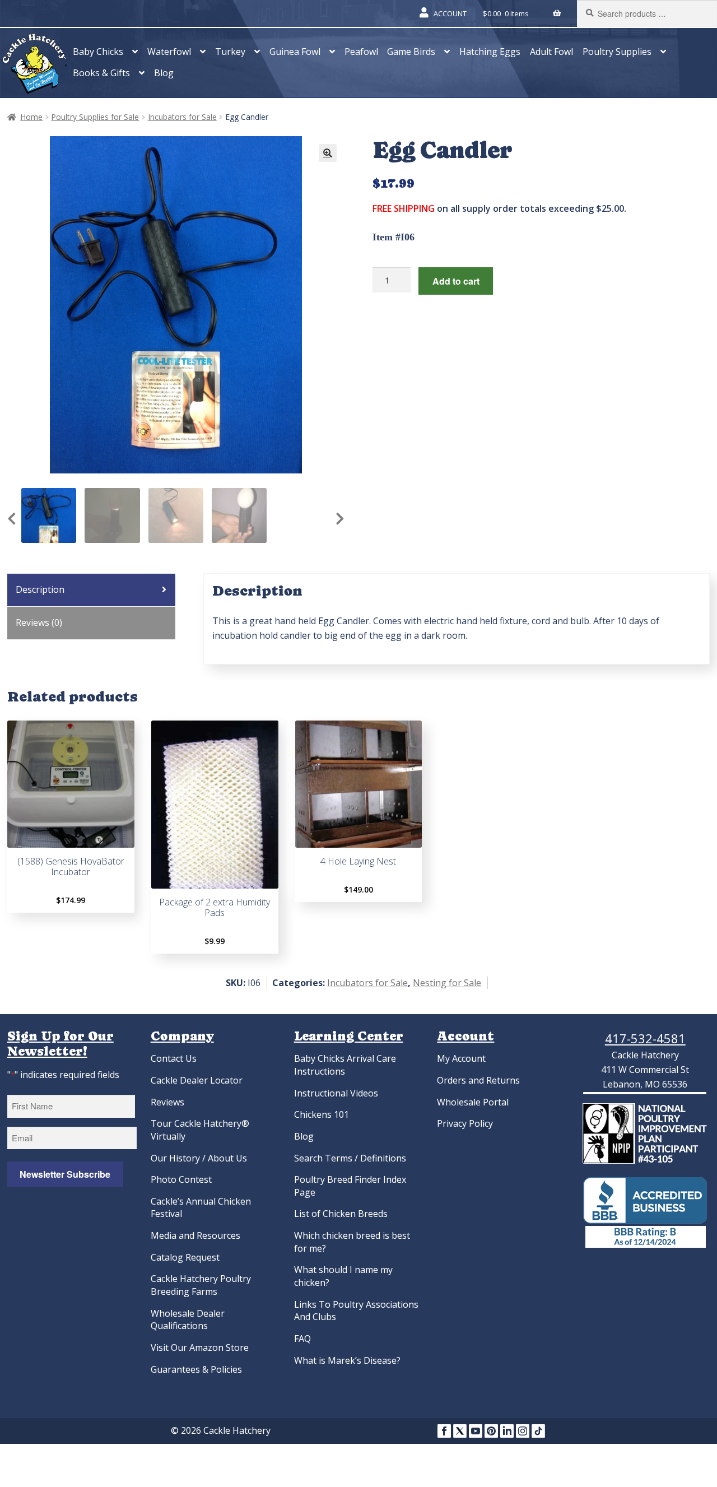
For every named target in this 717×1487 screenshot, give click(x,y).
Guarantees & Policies (196, 1369)
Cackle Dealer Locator (197, 1080)
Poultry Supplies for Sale (95, 116)
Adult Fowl (551, 51)
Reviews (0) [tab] (39, 622)
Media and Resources (195, 1235)
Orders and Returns (478, 1080)
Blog (164, 73)
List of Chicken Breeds (341, 1213)
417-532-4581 (645, 1038)
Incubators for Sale (182, 116)
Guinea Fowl (294, 51)
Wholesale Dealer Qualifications (188, 1319)
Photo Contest (181, 1179)
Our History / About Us (199, 1158)
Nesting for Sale (447, 983)
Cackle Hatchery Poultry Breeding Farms (201, 1285)
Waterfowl (169, 51)
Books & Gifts (101, 73)
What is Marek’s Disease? (347, 1360)
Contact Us (174, 1058)
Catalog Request (185, 1257)
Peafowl (361, 51)
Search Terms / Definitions (350, 1158)
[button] (328, 153)
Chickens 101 (321, 1114)
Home (31, 116)
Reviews (167, 1102)
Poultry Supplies (617, 51)
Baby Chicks (98, 51)
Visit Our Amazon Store (200, 1347)
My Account (461, 1058)
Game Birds (411, 51)
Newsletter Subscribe (65, 1174)
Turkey (230, 51)
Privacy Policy (465, 1123)
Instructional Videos (336, 1093)
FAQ (302, 1338)
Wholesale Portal (473, 1102)
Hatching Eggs (489, 51)
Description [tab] (40, 589)
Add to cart (455, 281)
